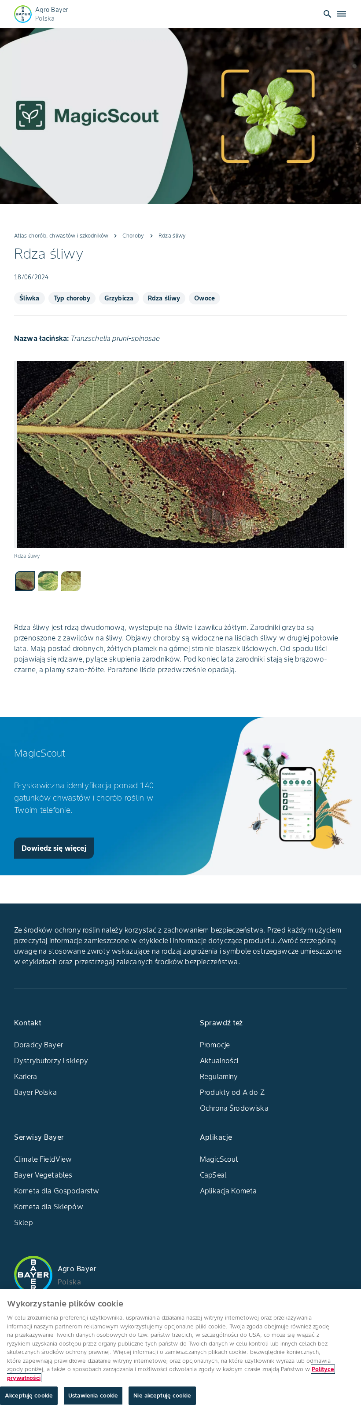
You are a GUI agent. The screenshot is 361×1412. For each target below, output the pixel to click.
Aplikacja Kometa (228, 1190)
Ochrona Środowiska (234, 1108)
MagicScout (219, 1159)
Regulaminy (219, 1076)
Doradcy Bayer (38, 1044)
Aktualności (219, 1060)
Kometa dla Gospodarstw (56, 1190)
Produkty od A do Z (232, 1092)
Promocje (215, 1044)
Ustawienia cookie (93, 1395)
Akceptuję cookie (29, 1395)
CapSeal (213, 1175)
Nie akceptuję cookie (162, 1395)
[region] (180, 1350)
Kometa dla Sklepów (48, 1206)
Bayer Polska (35, 1092)
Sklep (23, 1222)
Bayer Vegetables (43, 1175)
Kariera (25, 1076)
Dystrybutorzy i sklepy (51, 1060)
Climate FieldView (43, 1159)
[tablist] (180, 580)
